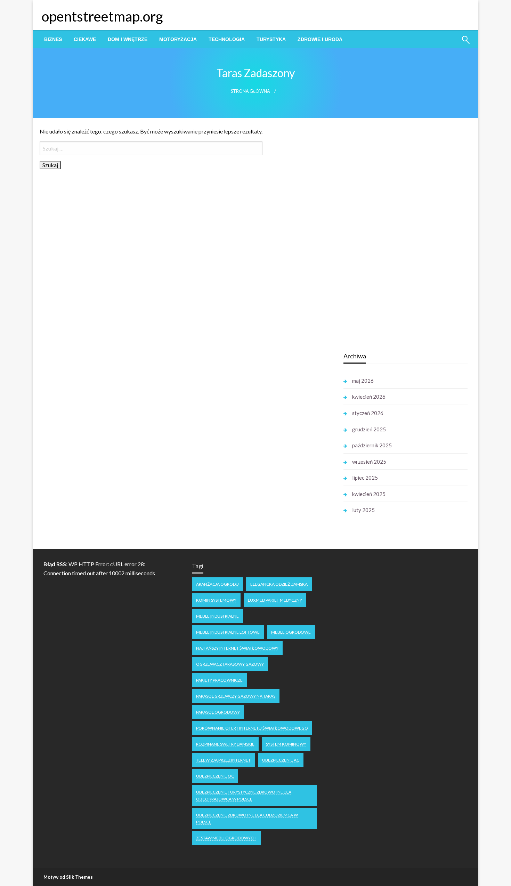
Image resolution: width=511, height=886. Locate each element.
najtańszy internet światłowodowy (237, 648)
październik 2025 (372, 445)
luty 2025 (363, 510)
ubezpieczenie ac (280, 760)
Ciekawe (85, 39)
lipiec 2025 (365, 477)
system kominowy (286, 744)
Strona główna (250, 91)
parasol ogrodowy (218, 712)
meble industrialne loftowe (228, 632)
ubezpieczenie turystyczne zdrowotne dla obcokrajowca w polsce (243, 795)
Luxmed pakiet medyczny (275, 600)
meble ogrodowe (291, 632)
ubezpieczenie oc (215, 776)
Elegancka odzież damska (279, 584)
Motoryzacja (178, 39)
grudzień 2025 (369, 429)
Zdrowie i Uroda (320, 39)
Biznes (53, 39)
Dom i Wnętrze (127, 39)
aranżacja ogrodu (217, 584)
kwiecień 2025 (369, 494)
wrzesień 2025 (369, 461)
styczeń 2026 (367, 413)
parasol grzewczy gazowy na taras (235, 696)
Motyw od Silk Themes (68, 877)
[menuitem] (53, 39)
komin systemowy (216, 600)
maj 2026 (363, 380)
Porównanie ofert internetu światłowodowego (252, 728)
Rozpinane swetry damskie (225, 744)
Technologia (227, 39)
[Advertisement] (395, 236)
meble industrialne (217, 616)
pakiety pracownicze (219, 680)
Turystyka (271, 39)
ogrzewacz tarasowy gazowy (230, 664)
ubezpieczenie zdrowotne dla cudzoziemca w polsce (247, 818)
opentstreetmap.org (102, 16)
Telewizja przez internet (223, 760)
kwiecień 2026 (369, 396)
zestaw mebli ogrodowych (226, 837)
